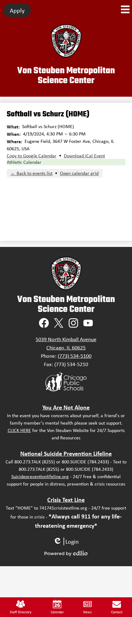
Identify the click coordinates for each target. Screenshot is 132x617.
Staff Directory (20, 612)
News (87, 612)
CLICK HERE (19, 430)
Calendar (57, 612)
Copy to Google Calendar (31, 155)
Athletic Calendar (24, 162)
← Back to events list (31, 173)
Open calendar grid (79, 173)
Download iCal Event (84, 155)
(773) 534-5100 (74, 356)
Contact (116, 612)
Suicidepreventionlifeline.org (40, 476)
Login (66, 541)
